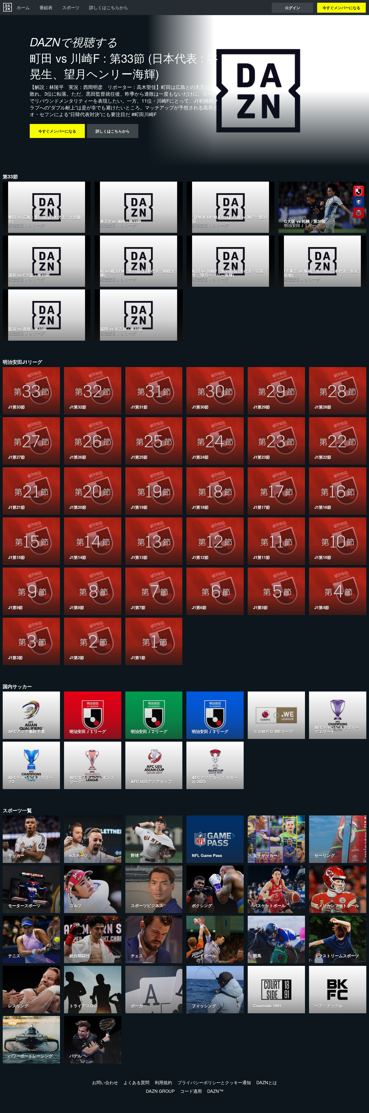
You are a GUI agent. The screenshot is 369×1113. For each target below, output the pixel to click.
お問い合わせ (105, 1082)
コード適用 (191, 1091)
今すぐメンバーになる (341, 7)
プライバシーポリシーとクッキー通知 (214, 1082)
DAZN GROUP (160, 1091)
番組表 (45, 7)
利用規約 (163, 1082)
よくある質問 (136, 1082)
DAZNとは (266, 1082)
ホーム (23, 7)
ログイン (292, 7)
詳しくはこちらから (108, 7)
